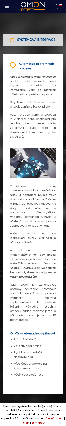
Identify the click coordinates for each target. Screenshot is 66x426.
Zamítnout (38, 423)
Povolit (25, 423)
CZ (55, 4)
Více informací (53, 418)
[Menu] (6, 6)
